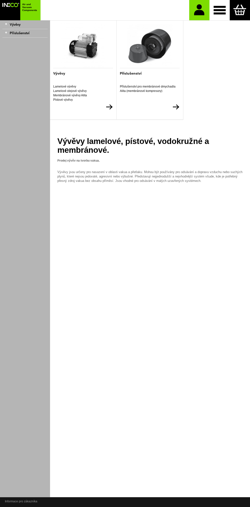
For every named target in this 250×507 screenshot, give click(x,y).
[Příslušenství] (150, 45)
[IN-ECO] (10, 10)
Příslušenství (20, 33)
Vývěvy (15, 24)
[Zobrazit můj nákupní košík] (240, 10)
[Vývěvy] (83, 45)
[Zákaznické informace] (199, 10)
